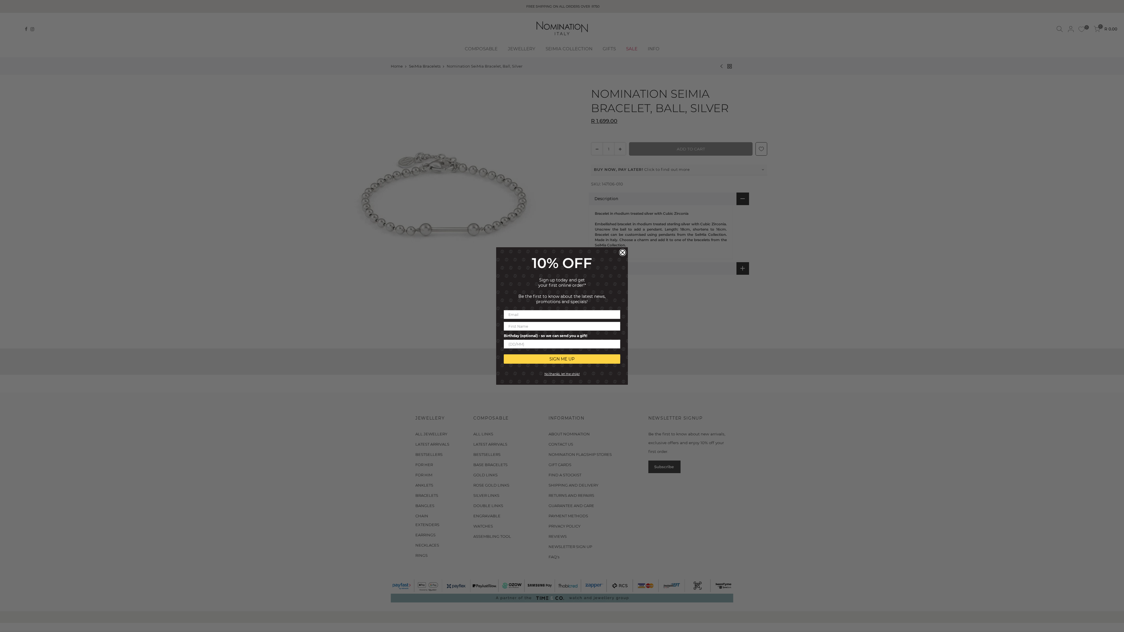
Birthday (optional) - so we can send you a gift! (545, 336)
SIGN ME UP (562, 359)
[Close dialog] (623, 252)
